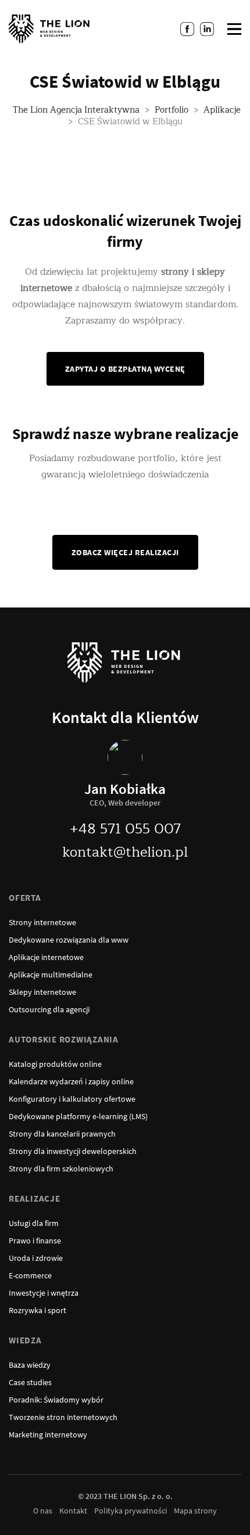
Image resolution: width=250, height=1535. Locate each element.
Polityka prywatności (130, 1510)
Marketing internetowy (48, 1434)
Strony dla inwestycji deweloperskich (73, 1151)
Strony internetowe (42, 922)
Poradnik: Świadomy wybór (56, 1399)
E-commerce (30, 1275)
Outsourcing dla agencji (49, 1009)
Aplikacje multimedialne (50, 974)
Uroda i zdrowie (36, 1258)
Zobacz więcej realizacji (125, 552)
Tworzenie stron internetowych (63, 1417)
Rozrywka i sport (37, 1310)
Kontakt (73, 1510)
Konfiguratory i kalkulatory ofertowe (72, 1099)
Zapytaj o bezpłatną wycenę (125, 369)
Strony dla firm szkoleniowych (61, 1168)
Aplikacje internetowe (46, 957)
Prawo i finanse (35, 1240)
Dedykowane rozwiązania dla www (68, 939)
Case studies (30, 1382)
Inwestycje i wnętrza (43, 1293)
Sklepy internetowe (42, 992)
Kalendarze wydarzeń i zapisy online (71, 1081)
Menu (234, 29)
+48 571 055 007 (125, 828)
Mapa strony (195, 1510)
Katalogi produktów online (55, 1064)
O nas (42, 1510)
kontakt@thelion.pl (125, 852)
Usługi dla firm (34, 1223)
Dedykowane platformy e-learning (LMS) (78, 1116)
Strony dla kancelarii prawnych (62, 1133)
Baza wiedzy (30, 1365)
